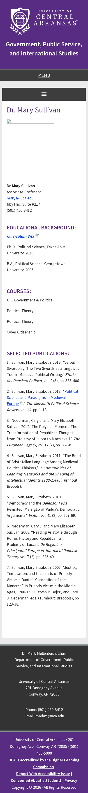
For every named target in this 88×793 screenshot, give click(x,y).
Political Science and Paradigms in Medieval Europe (42, 397)
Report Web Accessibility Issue (43, 773)
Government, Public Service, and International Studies (44, 48)
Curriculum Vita (20, 236)
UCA (12, 760)
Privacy (71, 780)
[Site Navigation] (44, 94)
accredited (29, 760)
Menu (44, 75)
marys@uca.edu (20, 198)
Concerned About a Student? (36, 780)
